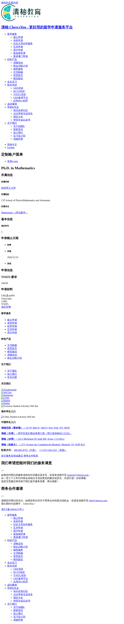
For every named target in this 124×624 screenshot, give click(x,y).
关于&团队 (19, 126)
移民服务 (18, 69)
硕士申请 (18, 37)
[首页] (21, 20)
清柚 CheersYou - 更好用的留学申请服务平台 (37, 27)
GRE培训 (18, 88)
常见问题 (12, 377)
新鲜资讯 (18, 129)
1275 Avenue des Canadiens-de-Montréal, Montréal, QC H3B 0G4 (43, 444)
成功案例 (12, 104)
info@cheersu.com (98, 500)
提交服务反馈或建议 (12, 455)
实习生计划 (19, 135)
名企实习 (12, 81)
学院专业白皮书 (21, 120)
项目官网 (6, 307)
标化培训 (12, 85)
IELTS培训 (19, 91)
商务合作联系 (31, 455)
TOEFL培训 (19, 94)
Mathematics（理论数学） (14, 212)
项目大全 (18, 116)
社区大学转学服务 (23, 43)
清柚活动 (18, 62)
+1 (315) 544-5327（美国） (53, 450)
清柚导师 (18, 139)
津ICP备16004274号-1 (12, 509)
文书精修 (18, 72)
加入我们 (18, 132)
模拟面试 (18, 78)
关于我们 (12, 123)
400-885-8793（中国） (25, 450)
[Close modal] (2, 470)
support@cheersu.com (78, 475)
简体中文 (12, 144)
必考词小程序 (20, 100)
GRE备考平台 (20, 97)
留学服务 (12, 34)
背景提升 (18, 75)
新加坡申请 (19, 53)
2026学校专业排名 (23, 113)
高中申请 (18, 50)
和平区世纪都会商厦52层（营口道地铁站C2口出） (36, 433)
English (11, 147)
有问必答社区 (20, 110)
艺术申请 (18, 46)
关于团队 (12, 371)
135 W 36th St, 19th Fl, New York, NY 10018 (35, 427)
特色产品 (12, 59)
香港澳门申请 (20, 56)
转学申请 (12, 326)
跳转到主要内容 (9, 2)
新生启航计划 (20, 65)
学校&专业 (13, 107)
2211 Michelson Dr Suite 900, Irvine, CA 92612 (32, 439)
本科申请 (18, 40)
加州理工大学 (8, 188)
